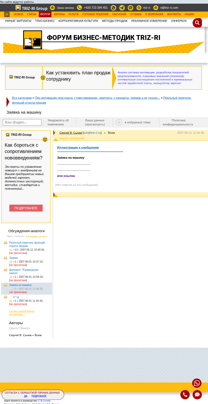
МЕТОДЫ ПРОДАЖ (115, 20)
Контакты (174, 14)
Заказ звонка (65, 7)
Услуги (73, 14)
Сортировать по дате (36, 236)
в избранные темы (138, 122)
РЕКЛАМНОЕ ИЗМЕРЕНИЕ (149, 20)
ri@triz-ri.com (169, 7)
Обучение (119, 14)
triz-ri (146, 7)
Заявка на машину (20, 284)
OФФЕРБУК (179, 20)
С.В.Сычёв (44, 400)
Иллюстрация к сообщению (78, 147)
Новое (18, 14)
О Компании (154, 14)
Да (25, 396)
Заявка (13, 257)
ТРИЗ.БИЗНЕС (45, 20)
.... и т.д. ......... (18, 296)
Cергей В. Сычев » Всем (25, 335)
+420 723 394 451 (96, 7)
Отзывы (135, 14)
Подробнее (39, 396)
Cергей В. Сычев (71, 132)
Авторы (59, 14)
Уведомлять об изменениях (58, 122)
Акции (189, 14)
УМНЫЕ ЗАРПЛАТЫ (18, 20)
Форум (45, 14)
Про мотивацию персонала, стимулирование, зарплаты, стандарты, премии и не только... (97, 97)
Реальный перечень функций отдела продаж (27, 244)
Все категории (22, 97)
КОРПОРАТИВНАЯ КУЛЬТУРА (78, 20)
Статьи (31, 14)
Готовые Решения (95, 14)
